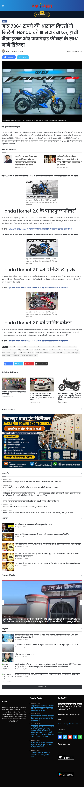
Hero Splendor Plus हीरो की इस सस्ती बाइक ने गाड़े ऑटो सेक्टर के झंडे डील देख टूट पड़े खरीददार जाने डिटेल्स (69, 396)
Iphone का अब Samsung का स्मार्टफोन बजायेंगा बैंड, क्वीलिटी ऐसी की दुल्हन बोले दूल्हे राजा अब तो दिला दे (40, 229)
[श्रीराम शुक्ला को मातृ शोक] (8, 657)
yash (7, 51)
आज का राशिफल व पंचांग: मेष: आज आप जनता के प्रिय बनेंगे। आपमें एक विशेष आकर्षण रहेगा (47, 563)
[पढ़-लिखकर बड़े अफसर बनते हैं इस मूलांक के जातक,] (8, 527)
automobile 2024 (22, 347)
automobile (12, 347)
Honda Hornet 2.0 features (26, 353)
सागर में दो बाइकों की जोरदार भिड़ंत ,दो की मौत (14, 393)
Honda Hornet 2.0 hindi (42, 353)
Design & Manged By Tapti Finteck (69, 724)
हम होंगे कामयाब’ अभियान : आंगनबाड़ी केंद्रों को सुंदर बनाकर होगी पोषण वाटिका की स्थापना (47, 674)
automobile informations (70, 347)
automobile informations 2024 (11, 350)
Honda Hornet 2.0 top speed (29, 355)
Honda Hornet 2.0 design (71, 350)
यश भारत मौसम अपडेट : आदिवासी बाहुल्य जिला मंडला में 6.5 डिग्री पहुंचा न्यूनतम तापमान (46, 645)
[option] (42, 602)
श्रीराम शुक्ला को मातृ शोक (24, 654)
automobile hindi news (35, 347)
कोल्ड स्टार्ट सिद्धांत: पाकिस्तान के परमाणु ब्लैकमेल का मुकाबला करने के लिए (42, 534)
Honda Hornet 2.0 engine (9, 353)
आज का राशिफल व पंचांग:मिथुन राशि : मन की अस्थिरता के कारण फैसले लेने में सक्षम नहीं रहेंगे (48, 544)
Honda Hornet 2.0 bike (56, 350)
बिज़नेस (4, 21)
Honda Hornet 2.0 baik (41, 350)
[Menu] (3, 6)
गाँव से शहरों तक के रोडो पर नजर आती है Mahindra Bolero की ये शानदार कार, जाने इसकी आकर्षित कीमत (42, 396)
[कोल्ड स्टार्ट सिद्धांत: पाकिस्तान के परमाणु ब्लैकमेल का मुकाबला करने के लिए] (8, 537)
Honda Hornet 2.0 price (72, 353)
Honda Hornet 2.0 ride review (10, 355)
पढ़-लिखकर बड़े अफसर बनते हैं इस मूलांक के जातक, (33, 524)
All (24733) (42, 686)
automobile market (27, 350)
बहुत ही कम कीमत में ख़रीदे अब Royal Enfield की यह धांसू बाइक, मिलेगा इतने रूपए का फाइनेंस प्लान (39, 288)
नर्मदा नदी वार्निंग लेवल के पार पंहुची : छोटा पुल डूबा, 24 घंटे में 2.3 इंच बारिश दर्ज (38, 621)
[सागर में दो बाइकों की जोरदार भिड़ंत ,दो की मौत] (14, 384)
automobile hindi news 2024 (52, 347)
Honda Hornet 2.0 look (57, 353)
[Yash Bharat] (42, 5)
